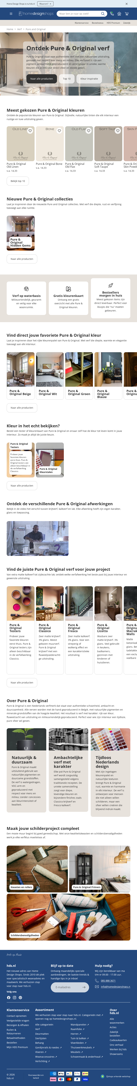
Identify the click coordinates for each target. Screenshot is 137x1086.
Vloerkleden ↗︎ (79, 1042)
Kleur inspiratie (89, 78)
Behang (39, 1042)
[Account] (119, 13)
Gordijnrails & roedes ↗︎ (48, 1047)
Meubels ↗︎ (77, 1052)
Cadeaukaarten (118, 1040)
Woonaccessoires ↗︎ (46, 1056)
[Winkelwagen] (126, 13)
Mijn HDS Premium (17, 1047)
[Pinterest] (20, 998)
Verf (19, 29)
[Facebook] (9, 998)
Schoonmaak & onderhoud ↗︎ (87, 1056)
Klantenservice (18, 1009)
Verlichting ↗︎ (42, 1061)
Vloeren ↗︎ (40, 1052)
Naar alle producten (41, 78)
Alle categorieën (44, 1024)
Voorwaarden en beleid (36, 1076)
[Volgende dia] (126, 149)
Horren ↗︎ (76, 1033)
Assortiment (44, 1010)
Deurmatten (42, 1033)
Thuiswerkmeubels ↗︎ (83, 1047)
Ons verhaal (116, 1044)
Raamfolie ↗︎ (78, 1029)
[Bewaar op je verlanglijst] (30, 131)
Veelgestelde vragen (18, 1020)
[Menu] (11, 13)
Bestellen (12, 1042)
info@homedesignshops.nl (116, 986)
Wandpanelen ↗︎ (80, 1024)
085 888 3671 (108, 980)
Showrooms (116, 1053)
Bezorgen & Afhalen (18, 1025)
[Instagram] (15, 998)
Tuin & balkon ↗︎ (80, 1038)
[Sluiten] (126, 4)
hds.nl (10, 1078)
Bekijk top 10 (18, 181)
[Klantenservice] (112, 13)
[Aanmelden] (84, 987)
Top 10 (67, 78)
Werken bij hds (118, 1049)
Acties (113, 1027)
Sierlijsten (40, 1038)
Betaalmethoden (16, 1038)
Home (10, 29)
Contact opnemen (17, 1015)
